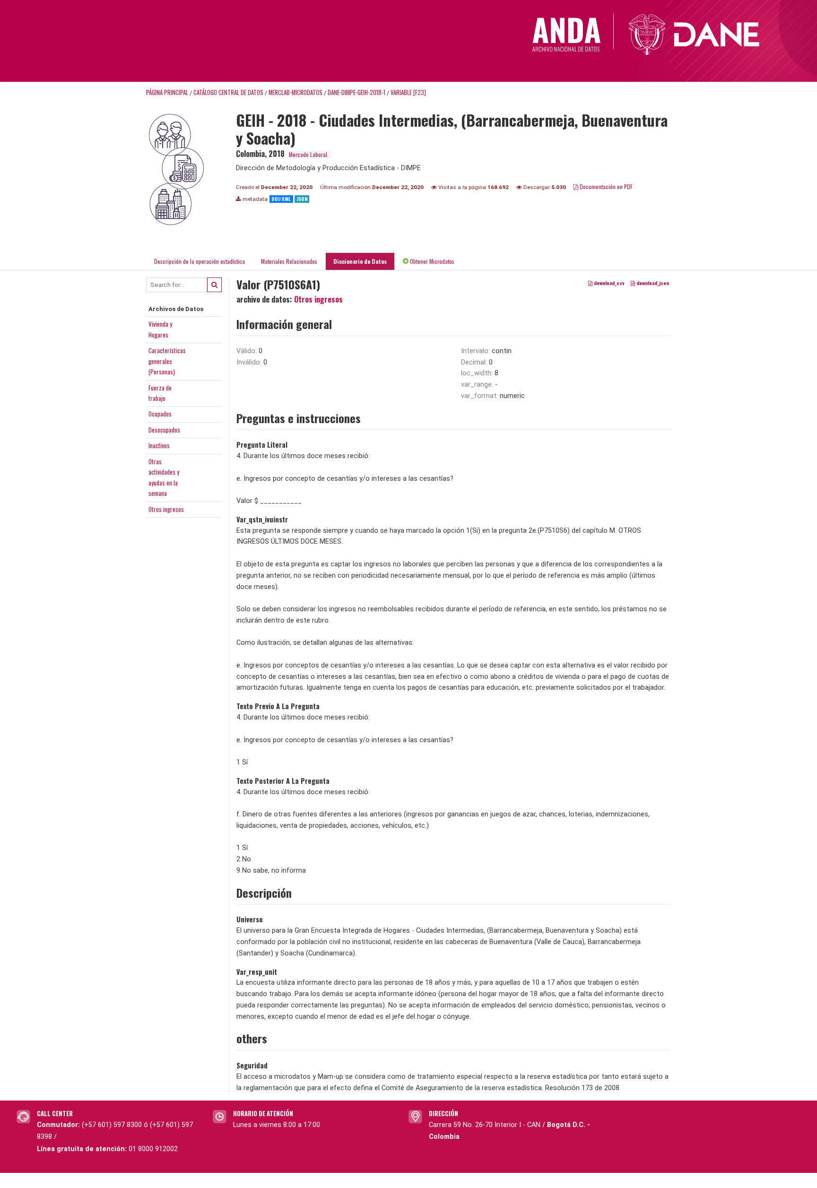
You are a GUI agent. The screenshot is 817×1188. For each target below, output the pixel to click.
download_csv (608, 282)
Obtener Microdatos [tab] (431, 261)
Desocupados (164, 429)
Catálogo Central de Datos (228, 92)
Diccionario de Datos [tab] (360, 261)
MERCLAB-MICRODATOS (295, 92)
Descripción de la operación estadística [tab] (199, 261)
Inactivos (159, 445)
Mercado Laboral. (309, 154)
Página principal (167, 92)
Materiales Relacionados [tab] (289, 261)
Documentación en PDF (605, 186)
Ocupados (160, 413)
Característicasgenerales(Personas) (167, 361)
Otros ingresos (166, 509)
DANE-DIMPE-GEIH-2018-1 (356, 92)
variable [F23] (408, 92)
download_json (652, 282)
